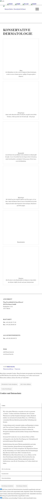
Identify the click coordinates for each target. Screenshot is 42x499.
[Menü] (36, 9)
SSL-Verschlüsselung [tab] (6, 469)
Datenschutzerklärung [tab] (6, 478)
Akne (21, 70)
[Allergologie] (21, 95)
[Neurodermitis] (21, 224)
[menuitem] (36, 9)
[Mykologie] (21, 180)
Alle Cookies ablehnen (25, 384)
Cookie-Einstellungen (7, 389)
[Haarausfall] (21, 135)
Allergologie (21, 113)
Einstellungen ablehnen (21, 486)
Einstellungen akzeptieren (7, 486)
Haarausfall (21, 153)
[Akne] (21, 53)
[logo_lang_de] (17, 9)
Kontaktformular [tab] (5, 473)
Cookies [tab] (3, 405)
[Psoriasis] (21, 261)
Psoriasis (21, 278)
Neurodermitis (21, 242)
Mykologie (21, 197)
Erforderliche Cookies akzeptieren (9, 384)
